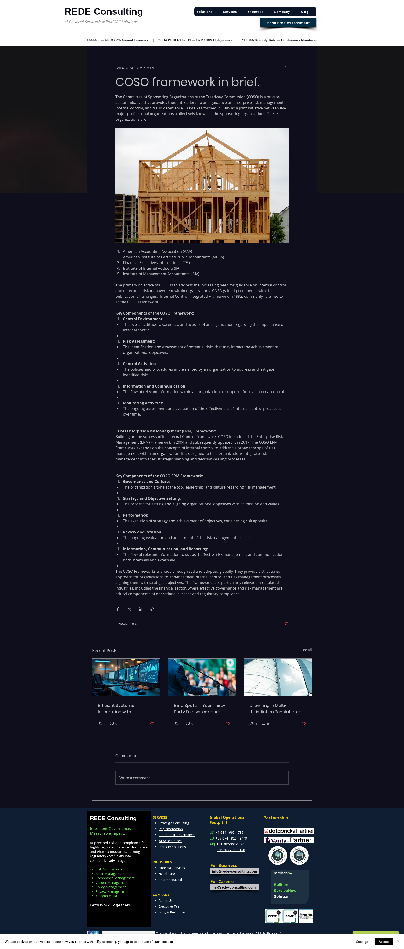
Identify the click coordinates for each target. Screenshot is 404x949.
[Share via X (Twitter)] (129, 609)
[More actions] (286, 68)
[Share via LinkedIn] (140, 609)
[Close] (398, 941)
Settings (362, 941)
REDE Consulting (113, 818)
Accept (384, 941)
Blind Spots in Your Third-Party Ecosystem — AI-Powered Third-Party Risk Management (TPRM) (199, 709)
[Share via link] (152, 609)
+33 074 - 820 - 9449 (231, 838)
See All (306, 650)
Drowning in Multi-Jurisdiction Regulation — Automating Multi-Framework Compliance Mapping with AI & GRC (275, 709)
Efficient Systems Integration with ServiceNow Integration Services (122, 709)
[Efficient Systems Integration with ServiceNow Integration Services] (126, 677)
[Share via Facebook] (117, 609)
